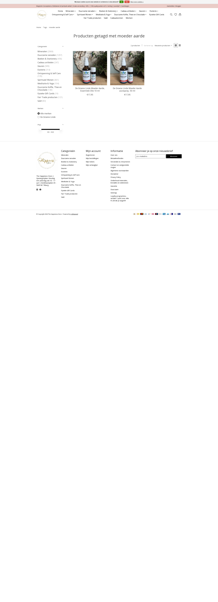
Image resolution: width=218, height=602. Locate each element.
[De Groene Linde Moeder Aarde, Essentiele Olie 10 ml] (90, 68)
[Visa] (145, 214)
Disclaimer (114, 174)
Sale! (106, 18)
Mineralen (42, 51)
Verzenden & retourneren (120, 162)
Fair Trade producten (92, 18)
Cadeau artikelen (46, 62)
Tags (45, 27)
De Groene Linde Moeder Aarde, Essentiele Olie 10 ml (90, 89)
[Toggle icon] (171, 15)
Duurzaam (114, 189)
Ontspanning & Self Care (49, 73)
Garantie (114, 186)
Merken (129, 18)
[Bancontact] (149, 214)
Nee (127, 2)
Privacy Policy (116, 177)
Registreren (90, 155)
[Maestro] (156, 214)
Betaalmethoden (117, 158)
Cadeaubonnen (116, 18)
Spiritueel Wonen (46, 79)
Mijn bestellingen (92, 158)
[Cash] (134, 214)
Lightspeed (74, 214)
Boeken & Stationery (47, 58)
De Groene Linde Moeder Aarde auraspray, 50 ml (127, 89)
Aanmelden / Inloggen (174, 6)
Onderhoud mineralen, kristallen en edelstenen (119, 181)
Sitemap (114, 193)
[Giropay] (171, 214)
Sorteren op (148, 45)
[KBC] (167, 214)
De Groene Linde (48, 117)
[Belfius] (160, 214)
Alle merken (45, 113)
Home (60, 11)
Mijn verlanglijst (92, 165)
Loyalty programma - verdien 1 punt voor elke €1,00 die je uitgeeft (120, 198)
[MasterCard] (141, 214)
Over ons (114, 155)
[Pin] (179, 214)
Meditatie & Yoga (46, 83)
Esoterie (41, 69)
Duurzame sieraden (47, 55)
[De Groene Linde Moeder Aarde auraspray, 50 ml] (127, 68)
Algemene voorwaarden (120, 170)
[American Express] (164, 214)
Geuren (41, 66)
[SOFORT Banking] (153, 214)
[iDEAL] (138, 214)
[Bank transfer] (175, 214)
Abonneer (173, 156)
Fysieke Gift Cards (156, 14)
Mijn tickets (90, 162)
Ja (121, 2)
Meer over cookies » (137, 2)
